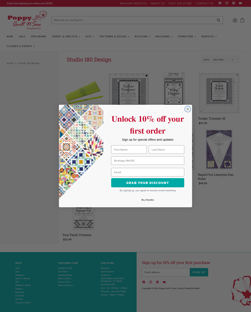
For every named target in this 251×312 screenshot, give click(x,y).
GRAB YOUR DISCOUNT (147, 182)
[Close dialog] (188, 109)
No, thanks (147, 200)
